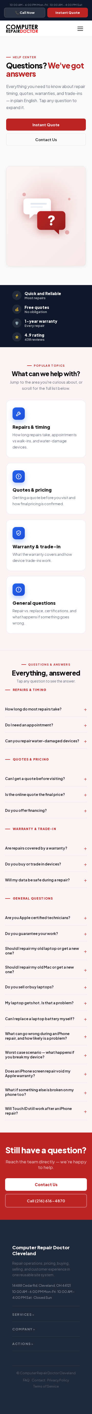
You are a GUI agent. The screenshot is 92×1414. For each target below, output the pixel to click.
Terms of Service (46, 1386)
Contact (38, 1380)
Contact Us (46, 139)
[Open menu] (80, 28)
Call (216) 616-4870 (46, 1200)
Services (23, 1314)
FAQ (26, 1380)
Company (24, 1329)
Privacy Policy (58, 1380)
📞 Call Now (24, 13)
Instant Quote (67, 13)
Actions (23, 1344)
